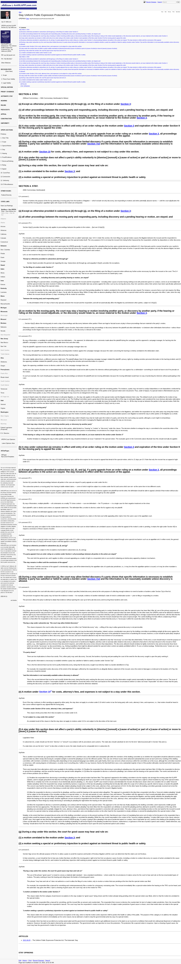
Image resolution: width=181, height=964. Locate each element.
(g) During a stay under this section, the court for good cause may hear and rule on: (42, 50)
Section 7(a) (93, 143)
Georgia (3, 261)
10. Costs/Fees (5, 173)
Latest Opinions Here (8, 443)
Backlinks (178, 11)
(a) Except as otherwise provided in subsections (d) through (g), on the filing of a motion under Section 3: (48, 32)
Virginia (3, 408)
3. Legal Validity (6, 83)
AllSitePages (5, 451)
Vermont (3, 404)
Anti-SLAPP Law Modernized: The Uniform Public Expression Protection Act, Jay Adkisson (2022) (9, 47)
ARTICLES (23, 84)
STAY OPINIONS (25, 86)
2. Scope (3, 142)
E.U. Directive (5, 433)
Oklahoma (4, 362)
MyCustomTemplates (7, 456)
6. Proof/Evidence (6, 157)
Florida (3, 253)
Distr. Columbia (5, 249)
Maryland (3, 300)
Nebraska (3, 327)
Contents (23, 27)
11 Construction (5, 176)
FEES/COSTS (5, 109)
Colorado (3, 238)
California (3, 234)
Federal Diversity (6, 195)
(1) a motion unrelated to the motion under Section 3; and (35, 52)
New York (3, 346)
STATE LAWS (5, 201)
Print (174, 11)
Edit (165, 11)
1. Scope (4, 75)
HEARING (4, 101)
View (162, 11)
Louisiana (3, 292)
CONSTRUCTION (6, 118)
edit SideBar (14, 600)
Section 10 (44, 151)
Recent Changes (151, 2)
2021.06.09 (26, 940)
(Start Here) (8, 71)
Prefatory (3, 134)
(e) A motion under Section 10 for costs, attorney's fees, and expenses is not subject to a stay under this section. (50, 46)
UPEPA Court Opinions (8, 439)
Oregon (3, 365)
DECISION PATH (6, 69)
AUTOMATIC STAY (7, 96)
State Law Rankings (7, 205)
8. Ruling (3, 165)
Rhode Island (5, 377)
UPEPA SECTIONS (7, 130)
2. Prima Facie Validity (8, 79)
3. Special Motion (6, 145)
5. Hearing (4, 153)
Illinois (3, 273)
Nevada (3, 331)
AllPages (4, 455)
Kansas (3, 284)
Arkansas (3, 230)
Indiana (3, 277)
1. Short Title (4, 138)
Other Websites (6, 63)
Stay (27, 18)
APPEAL (3, 114)
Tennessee (4, 389)
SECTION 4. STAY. (24, 29)
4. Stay (3, 149)
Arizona (3, 226)
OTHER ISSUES (6, 191)
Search (160, 2)
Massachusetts (5, 304)
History (169, 11)
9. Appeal (3, 169)
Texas (2, 393)
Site (20, 12)
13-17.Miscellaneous (7, 184)
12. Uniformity (5, 180)
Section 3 (126, 104)
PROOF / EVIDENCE (7, 92)
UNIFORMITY (5, 123)
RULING (3, 105)
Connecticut (4, 242)
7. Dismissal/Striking (7, 161)
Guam (2, 257)
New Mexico (4, 342)
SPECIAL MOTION (7, 87)
